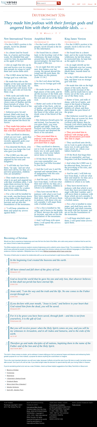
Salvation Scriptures (13, 387)
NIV (73, 4)
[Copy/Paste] (37, 33)
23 (5, 208)
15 (4, 112)
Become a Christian (13, 370)
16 (4, 126)
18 (4, 147)
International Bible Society (34, 407)
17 (4, 135)
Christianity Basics (12, 381)
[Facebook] (56, 33)
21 (4, 178)
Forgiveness (10, 373)
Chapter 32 (51, 9)
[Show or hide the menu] (95, 4)
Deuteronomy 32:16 (48, 15)
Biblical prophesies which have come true (57, 251)
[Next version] (85, 28)
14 (4, 96)
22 (5, 194)
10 (4, 53)
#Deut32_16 (49, 33)
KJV (84, 4)
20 (5, 165)
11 (4, 65)
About (90, 4)
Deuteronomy (39, 9)
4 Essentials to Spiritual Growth (16, 378)
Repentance (10, 376)
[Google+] (60, 33)
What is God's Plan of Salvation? (16, 384)
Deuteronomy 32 (11, 42)
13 (4, 82)
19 (4, 155)
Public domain (76, 405)
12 (4, 75)
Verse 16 (60, 9)
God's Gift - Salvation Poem (15, 390)
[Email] (41, 33)
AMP (78, 4)
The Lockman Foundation (57, 405)
